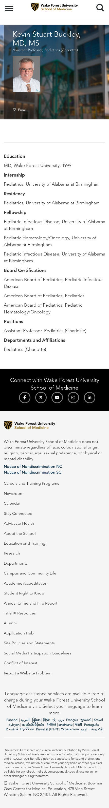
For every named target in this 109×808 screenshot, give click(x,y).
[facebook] (24, 397)
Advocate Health (19, 523)
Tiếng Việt (96, 729)
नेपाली (78, 725)
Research (12, 553)
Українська (70, 729)
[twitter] (41, 397)
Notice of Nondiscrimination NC (33, 466)
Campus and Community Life (30, 573)
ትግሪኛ (54, 729)
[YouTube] (57, 397)
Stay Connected (18, 513)
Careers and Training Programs (31, 483)
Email (22, 110)
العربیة (25, 720)
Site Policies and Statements (29, 643)
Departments (15, 563)
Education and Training (24, 543)
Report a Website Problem (27, 673)
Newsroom (14, 493)
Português (91, 725)
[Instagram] (73, 397)
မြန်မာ (36, 720)
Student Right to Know (24, 593)
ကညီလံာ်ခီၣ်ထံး (33, 725)
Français (72, 720)
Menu (9, 5)
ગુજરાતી (86, 720)
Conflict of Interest (20, 663)
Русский (27, 729)
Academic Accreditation (25, 583)
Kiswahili (42, 729)
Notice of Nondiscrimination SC (32, 472)
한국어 (51, 725)
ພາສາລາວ (65, 725)
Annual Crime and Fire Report (30, 603)
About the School (20, 533)
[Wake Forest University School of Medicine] (54, 426)
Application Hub (19, 633)
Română (12, 729)
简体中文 (49, 720)
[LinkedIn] (89, 397)
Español (12, 720)
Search (98, 3)
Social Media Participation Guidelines (37, 653)
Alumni (10, 623)
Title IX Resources (20, 613)
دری (61, 720)
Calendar (12, 503)
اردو (84, 729)
